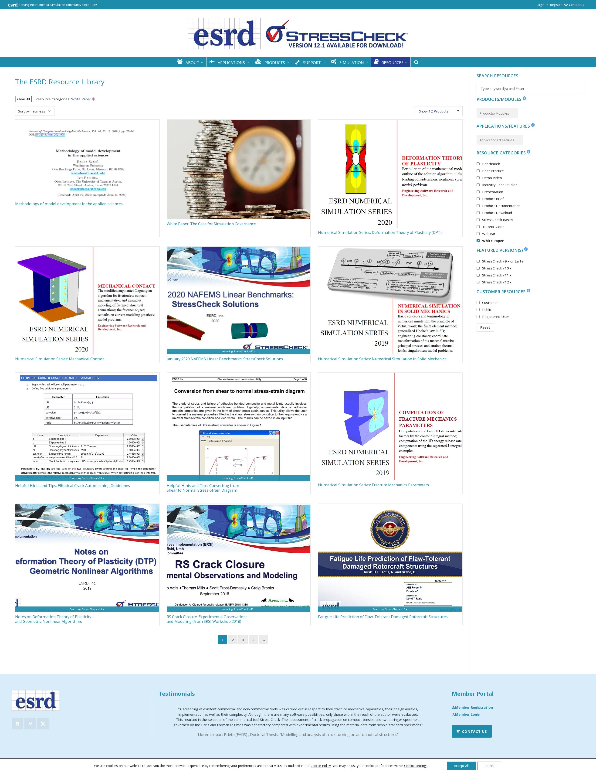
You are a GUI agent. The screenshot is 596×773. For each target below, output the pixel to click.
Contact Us (576, 5)
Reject (489, 765)
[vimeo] (30, 723)
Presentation (492, 191)
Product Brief (493, 198)
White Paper (493, 240)
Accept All (461, 765)
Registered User (495, 316)
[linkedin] (17, 723)
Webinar (488, 233)
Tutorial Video (493, 226)
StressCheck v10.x (496, 268)
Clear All (23, 99)
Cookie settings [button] (415, 765)
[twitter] (43, 723)
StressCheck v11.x (496, 275)
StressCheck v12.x (496, 282)
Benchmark (491, 163)
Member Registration (474, 707)
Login (540, 5)
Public (486, 309)
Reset (485, 327)
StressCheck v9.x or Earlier (503, 261)
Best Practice (493, 170)
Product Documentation (501, 205)
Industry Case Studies (499, 184)
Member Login (467, 714)
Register (556, 5)
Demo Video (492, 177)
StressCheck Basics (497, 219)
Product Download (497, 212)
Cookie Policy (321, 765)
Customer (490, 302)
